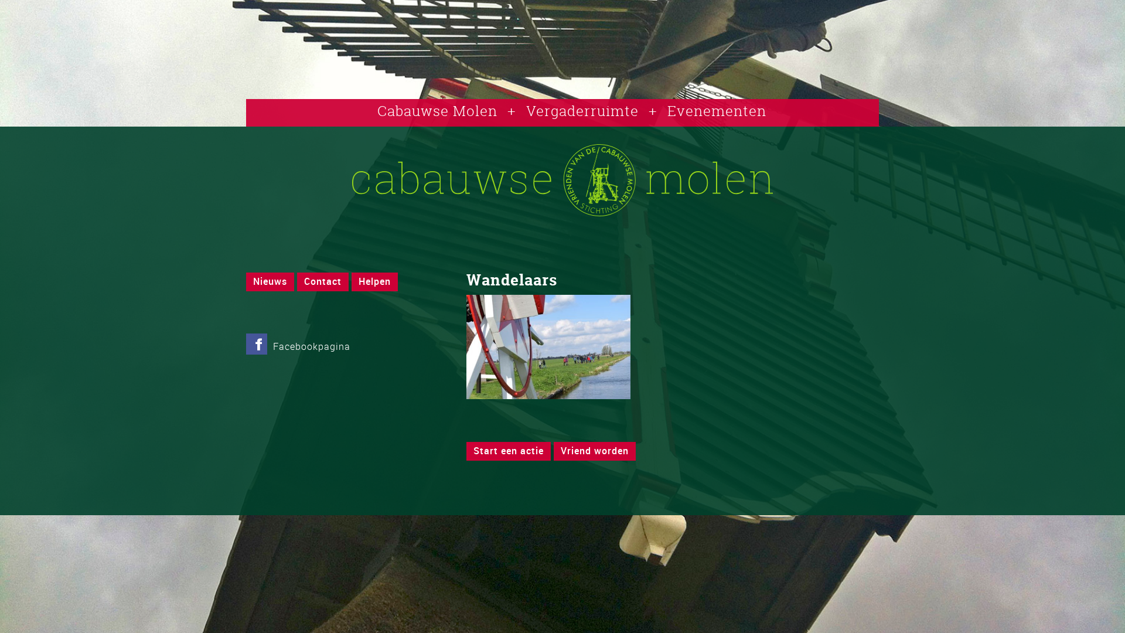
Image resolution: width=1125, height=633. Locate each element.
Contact (323, 281)
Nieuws (270, 281)
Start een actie (508, 450)
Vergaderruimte (582, 110)
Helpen (375, 281)
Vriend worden (595, 450)
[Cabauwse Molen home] (562, 212)
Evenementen (716, 110)
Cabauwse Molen (437, 110)
